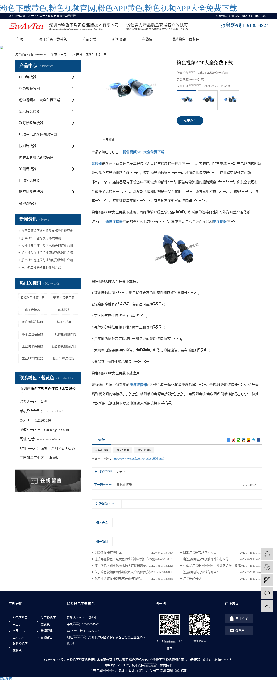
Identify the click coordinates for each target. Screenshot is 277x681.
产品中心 (67, 54)
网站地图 (247, 16)
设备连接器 (101, 450)
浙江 (142, 670)
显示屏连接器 (29, 111)
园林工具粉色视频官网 (91, 54)
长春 (156, 670)
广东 (149, 670)
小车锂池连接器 (32, 334)
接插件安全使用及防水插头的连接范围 (47, 245)
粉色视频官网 (29, 88)
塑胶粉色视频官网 (32, 297)
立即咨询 (241, 618)
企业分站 (234, 16)
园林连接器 (124, 484)
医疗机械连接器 (32, 322)
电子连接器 (32, 310)
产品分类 (90, 39)
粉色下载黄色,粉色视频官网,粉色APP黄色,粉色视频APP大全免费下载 (118, 8)
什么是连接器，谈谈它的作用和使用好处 (216, 565)
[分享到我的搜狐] (249, 440)
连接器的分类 (192, 578)
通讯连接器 (27, 169)
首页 (19, 39)
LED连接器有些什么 (108, 552)
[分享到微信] (239, 440)
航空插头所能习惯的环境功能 (41, 238)
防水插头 (64, 310)
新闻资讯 (119, 39)
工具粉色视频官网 (64, 334)
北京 (135, 670)
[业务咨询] (267, 554)
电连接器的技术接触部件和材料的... (207, 559)
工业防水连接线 (32, 346)
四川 (170, 670)
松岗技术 (165, 665)
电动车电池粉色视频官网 (38, 134)
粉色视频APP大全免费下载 (39, 100)
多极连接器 (63, 322)
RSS (257, 16)
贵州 (163, 670)
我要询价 (190, 120)
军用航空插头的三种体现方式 (41, 267)
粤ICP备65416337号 (118, 665)
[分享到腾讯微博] (254, 440)
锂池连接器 (27, 203)
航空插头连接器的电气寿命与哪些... (119, 578)
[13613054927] (267, 567)
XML (265, 16)
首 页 (53, 54)
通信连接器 (122, 450)
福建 (184, 670)
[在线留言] (267, 593)
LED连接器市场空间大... (199, 552)
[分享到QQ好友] (244, 440)
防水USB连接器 (63, 358)
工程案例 (19, 637)
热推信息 (221, 16)
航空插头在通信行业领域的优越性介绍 (47, 252)
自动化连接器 (29, 180)
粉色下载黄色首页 (20, 621)
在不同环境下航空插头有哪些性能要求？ (49, 230)
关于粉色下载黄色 (53, 39)
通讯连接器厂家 (63, 297)
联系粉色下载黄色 (185, 39)
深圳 (121, 670)
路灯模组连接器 (31, 123)
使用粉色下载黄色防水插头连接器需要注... (123, 565)
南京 (177, 670)
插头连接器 (144, 450)
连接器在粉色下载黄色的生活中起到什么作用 (125, 559)
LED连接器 (27, 77)
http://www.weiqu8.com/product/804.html (138, 458)
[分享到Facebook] (259, 440)
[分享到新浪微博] (234, 440)
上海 (128, 670)
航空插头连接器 (31, 192)
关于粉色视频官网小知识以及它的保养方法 (123, 572)
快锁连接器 (27, 146)
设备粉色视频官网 (64, 346)
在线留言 (149, 39)
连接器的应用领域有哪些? (200, 572)
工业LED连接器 (32, 358)
